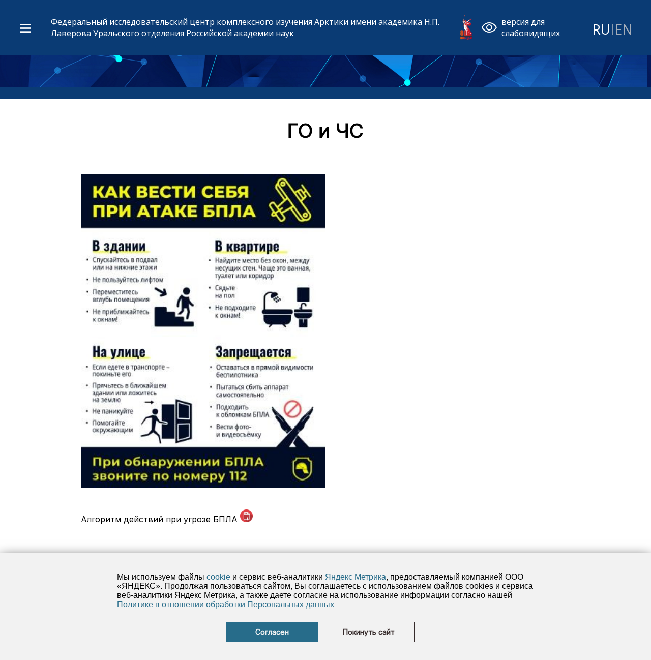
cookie (218, 577)
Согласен (272, 632)
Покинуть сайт (369, 632)
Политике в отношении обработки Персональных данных (225, 604)
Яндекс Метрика (355, 577)
